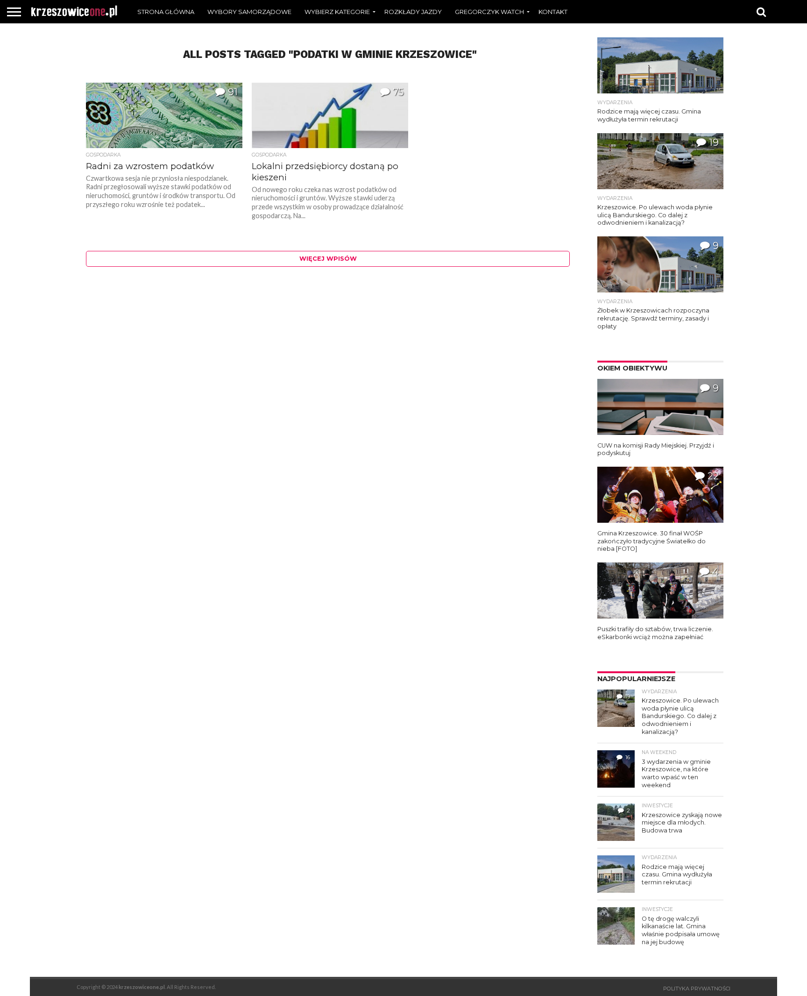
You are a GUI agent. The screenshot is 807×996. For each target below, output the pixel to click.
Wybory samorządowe (249, 11)
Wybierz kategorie (337, 11)
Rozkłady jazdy (413, 11)
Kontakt (552, 11)
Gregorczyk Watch (489, 11)
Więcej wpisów (328, 258)
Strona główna (165, 11)
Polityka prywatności (696, 988)
